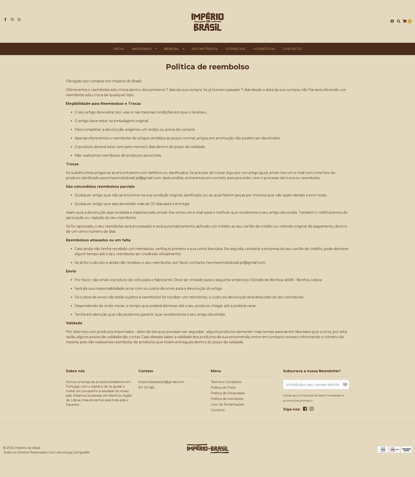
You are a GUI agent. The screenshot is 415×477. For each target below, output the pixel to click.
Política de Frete (223, 388)
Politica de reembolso (227, 399)
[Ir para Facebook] (5, 19)
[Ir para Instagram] (12, 19)
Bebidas (171, 49)
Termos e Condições (226, 382)
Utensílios (235, 49)
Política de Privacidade (228, 393)
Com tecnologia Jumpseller (69, 452)
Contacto (292, 49)
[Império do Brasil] (207, 21)
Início (118, 49)
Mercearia (142, 49)
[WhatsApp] (19, 19)
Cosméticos (264, 49)
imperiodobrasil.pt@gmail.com (161, 382)
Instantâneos (205, 49)
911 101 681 (146, 388)
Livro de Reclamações (227, 404)
